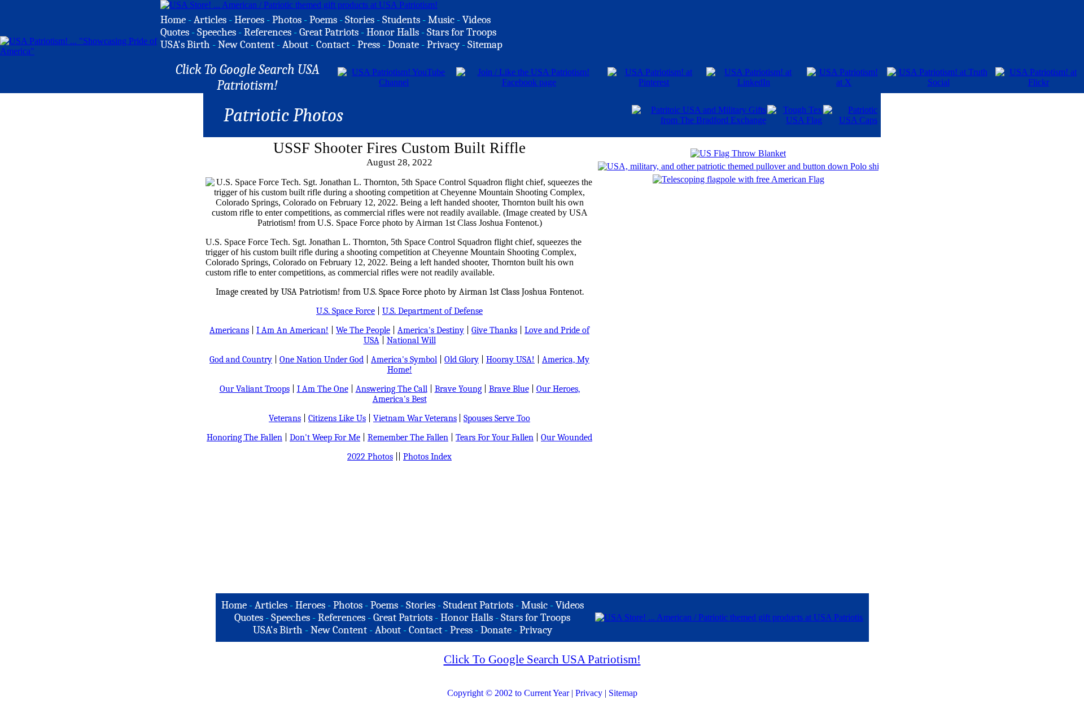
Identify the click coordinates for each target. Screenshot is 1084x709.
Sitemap (623, 693)
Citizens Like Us (337, 418)
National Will (411, 340)
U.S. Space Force (345, 311)
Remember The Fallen (408, 437)
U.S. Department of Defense (432, 311)
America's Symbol (404, 359)
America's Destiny (430, 330)
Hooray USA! (510, 359)
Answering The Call (391, 389)
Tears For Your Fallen (495, 437)
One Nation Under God (321, 359)
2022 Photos (370, 457)
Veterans (285, 418)
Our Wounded (566, 437)
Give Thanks (494, 330)
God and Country (240, 359)
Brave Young (458, 389)
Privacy (588, 693)
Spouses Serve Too (497, 418)
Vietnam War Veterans (415, 418)
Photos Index (427, 457)
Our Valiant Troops (255, 389)
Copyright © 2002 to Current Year (508, 693)
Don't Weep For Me (325, 437)
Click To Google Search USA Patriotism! (542, 659)
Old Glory (461, 359)
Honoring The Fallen (244, 437)
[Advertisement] (498, 114)
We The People (363, 330)
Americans (229, 330)
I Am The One (322, 389)
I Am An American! (292, 330)
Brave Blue (509, 389)
